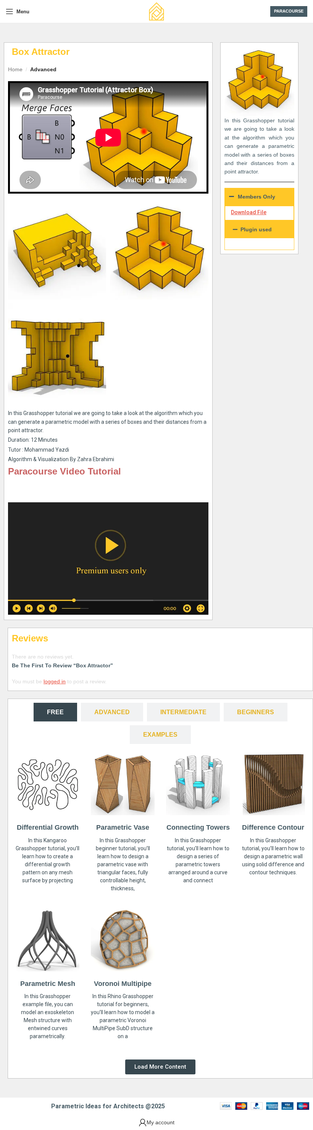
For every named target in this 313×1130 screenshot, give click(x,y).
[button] (259, 229)
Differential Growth (48, 827)
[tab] (55, 712)
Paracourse (288, 11)
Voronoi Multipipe (123, 983)
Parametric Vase (122, 827)
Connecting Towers (198, 827)
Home (15, 69)
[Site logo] (156, 11)
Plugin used (256, 229)
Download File (248, 212)
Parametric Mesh (47, 983)
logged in (55, 681)
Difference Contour (273, 827)
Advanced (43, 69)
